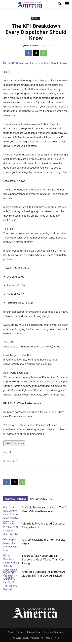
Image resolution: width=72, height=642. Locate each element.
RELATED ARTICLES (15, 498)
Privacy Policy (33, 632)
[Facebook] (28, 53)
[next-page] (11, 588)
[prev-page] (5, 588)
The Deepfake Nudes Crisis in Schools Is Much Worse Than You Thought (43, 559)
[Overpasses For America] (29, 5)
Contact (20, 632)
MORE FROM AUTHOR (42, 498)
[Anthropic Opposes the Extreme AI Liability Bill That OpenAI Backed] (11, 580)
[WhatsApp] (43, 53)
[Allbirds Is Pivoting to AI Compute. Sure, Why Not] (11, 529)
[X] (36, 53)
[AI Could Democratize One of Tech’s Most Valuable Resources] (11, 514)
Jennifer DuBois (31, 45)
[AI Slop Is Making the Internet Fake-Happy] (11, 545)
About (11, 632)
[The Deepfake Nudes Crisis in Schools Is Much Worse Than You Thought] (11, 566)
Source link (10, 461)
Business (35, 18)
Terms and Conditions (53, 632)
